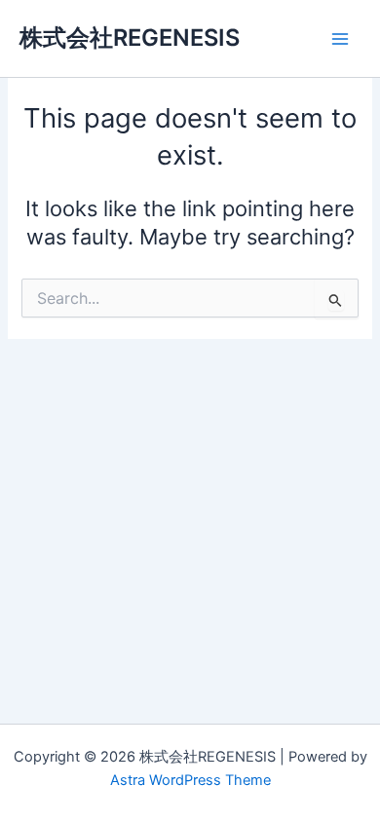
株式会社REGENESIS (129, 37)
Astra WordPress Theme (190, 780)
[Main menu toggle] (340, 39)
